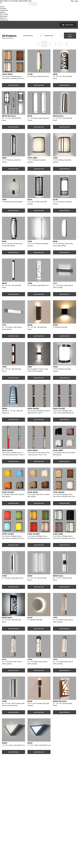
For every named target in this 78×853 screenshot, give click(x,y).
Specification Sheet (13, 85)
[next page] (66, 44)
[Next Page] (66, 44)
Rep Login (74, 1)
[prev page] (38, 44)
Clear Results (70, 35)
